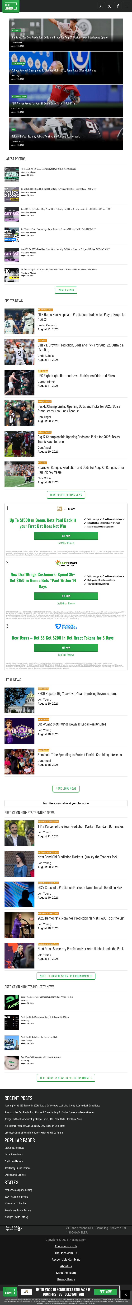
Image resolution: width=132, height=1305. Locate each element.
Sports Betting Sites (14, 1147)
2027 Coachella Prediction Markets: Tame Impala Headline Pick (80, 887)
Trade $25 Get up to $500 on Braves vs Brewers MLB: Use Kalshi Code (48, 168)
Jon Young (44, 699)
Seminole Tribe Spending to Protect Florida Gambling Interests (80, 754)
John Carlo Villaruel (28, 172)
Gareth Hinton (47, 381)
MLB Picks (16, 30)
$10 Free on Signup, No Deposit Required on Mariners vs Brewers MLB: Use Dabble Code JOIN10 (58, 269)
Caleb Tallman (26, 1041)
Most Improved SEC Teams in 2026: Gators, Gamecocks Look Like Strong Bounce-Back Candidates (52, 1105)
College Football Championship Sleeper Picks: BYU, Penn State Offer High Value (53, 70)
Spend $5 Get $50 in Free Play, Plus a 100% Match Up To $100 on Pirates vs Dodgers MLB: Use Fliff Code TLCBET (65, 249)
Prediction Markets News (48, 822)
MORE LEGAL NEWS (66, 788)
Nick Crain (44, 478)
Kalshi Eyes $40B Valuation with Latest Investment (41, 1057)
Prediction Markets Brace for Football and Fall (39, 1037)
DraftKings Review (66, 603)
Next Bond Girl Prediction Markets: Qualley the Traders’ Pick (78, 856)
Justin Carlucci (17, 142)
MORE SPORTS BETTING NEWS (66, 495)
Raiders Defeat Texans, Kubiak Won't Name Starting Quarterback (45, 136)
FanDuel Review (66, 655)
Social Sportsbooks (14, 1154)
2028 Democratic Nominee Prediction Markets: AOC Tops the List (81, 917)
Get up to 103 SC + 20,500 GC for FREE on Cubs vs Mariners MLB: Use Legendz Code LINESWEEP (58, 188)
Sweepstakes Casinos (15, 1174)
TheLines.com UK (66, 1246)
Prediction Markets (14, 1161)
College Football (18, 63)
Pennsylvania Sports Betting (18, 1189)
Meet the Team (66, 1272)
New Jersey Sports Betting (18, 1210)
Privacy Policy (66, 1279)
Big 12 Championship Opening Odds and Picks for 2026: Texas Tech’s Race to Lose (79, 439)
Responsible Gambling (66, 1259)
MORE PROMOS (66, 290)
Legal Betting (43, 689)
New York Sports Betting (16, 1196)
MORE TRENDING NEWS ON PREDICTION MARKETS (66, 976)
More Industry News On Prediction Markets (66, 1078)
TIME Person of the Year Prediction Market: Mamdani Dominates (80, 826)
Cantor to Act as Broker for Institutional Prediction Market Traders (47, 996)
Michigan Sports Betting (16, 1217)
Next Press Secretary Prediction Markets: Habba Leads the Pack (81, 948)
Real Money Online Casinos (17, 1168)
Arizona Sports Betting (15, 1203)
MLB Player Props (19, 96)
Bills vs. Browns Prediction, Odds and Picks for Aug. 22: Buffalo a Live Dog (80, 347)
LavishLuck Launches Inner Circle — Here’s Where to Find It (34, 1132)
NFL (13, 129)
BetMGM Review (66, 543)
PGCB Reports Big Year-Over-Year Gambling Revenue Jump (78, 693)
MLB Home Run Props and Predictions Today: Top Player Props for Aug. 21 (82, 316)
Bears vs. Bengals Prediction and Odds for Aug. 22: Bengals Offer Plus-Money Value (81, 469)
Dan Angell (16, 76)
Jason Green (16, 43)
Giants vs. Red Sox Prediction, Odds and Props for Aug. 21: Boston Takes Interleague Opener (59, 37)
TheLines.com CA (66, 1253)
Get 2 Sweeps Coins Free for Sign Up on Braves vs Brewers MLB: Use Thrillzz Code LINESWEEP (58, 229)
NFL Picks (42, 340)
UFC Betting (43, 371)
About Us (66, 1266)
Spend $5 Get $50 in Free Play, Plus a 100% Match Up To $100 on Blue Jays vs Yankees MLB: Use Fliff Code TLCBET (66, 208)
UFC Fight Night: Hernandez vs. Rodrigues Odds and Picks (76, 375)
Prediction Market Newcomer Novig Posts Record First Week (45, 1016)
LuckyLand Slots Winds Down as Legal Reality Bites (72, 723)
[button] (101, 6)
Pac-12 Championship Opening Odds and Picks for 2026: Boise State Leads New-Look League (79, 408)
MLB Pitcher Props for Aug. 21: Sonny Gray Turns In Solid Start (43, 103)
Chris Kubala (17, 109)
